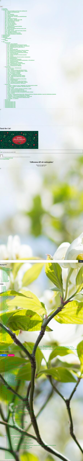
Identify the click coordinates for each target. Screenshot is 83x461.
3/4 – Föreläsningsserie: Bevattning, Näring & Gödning (18, 50)
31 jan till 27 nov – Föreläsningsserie (14, 67)
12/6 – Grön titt (10, 55)
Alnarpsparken (3, 346)
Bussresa (27, 346)
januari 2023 (4, 330)
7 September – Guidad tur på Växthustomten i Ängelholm (18, 95)
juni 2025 (4, 299)
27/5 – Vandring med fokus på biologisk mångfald (17, 54)
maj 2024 (4, 314)
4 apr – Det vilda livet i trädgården (14, 72)
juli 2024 (4, 311)
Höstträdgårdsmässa (6, 35)
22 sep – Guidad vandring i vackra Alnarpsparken (17, 81)
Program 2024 (7, 66)
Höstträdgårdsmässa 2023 (7, 270)
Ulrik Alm (54, 349)
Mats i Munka (60, 347)
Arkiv (3, 41)
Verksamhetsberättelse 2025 (10, 101)
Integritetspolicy (3, 460)
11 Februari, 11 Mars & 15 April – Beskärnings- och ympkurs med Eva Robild (22, 85)
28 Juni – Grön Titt (11, 93)
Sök (81, 261)
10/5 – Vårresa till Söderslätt (12, 53)
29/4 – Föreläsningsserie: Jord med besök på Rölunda (17, 52)
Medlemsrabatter (8, 38)
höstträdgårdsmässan (5, 347)
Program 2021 (7, 100)
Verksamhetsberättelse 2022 (10, 105)
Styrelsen (4, 39)
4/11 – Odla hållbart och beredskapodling (13, 32)
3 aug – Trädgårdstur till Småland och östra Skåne (16, 78)
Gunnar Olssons (62, 346)
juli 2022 (4, 335)
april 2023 (4, 327)
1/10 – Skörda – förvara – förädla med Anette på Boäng (15, 30)
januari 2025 (4, 305)
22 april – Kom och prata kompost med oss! (15, 89)
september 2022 (5, 333)
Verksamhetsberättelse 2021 (10, 106)
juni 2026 (4, 287)
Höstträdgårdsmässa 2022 (7, 269)
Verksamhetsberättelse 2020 (10, 107)
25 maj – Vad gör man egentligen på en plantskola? (17, 90)
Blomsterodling (21, 346)
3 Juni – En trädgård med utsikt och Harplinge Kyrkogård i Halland (20, 91)
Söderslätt (46, 349)
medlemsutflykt (4, 349)
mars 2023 (4, 328)
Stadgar (6, 40)
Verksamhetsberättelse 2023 (10, 103)
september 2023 (5, 321)
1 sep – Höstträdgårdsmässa (12, 79)
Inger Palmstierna (12, 347)
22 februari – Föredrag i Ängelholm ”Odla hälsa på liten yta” (19, 86)
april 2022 (4, 339)
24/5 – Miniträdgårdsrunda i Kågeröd (12, 20)
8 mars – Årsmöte (10, 87)
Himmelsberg (67, 346)
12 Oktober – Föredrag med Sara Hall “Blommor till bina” (18, 97)
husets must (71, 346)
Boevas (25, 346)
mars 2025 (4, 303)
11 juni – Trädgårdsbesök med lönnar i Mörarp (16, 75)
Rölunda (31, 349)
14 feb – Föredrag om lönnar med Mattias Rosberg (17, 70)
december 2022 (5, 331)
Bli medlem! (4, 8)
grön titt (58, 346)
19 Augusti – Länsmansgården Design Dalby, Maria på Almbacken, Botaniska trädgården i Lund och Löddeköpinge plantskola (31, 94)
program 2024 (21, 349)
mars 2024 (4, 316)
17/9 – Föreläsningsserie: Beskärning (14, 59)
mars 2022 (4, 340)
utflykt (58, 349)
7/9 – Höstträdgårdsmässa (12, 58)
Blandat (3, 267)
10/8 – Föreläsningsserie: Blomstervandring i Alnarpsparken (18, 56)
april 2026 (4, 289)
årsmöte (76, 349)
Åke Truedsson (72, 349)
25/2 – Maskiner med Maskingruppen (12, 12)
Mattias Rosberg (66, 347)
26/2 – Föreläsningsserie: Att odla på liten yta (16, 47)
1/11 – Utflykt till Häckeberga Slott (14, 64)
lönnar (53, 347)
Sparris (43, 349)
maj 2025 (4, 300)
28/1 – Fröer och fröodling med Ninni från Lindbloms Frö (16, 10)
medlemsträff (72, 347)
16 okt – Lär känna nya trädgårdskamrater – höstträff (17, 82)
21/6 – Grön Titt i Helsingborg (11, 24)
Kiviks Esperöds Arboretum (38, 347)
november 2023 (5, 319)
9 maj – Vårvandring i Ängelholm (13, 73)
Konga (43, 347)
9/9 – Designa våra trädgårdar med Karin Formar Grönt (15, 28)
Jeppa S (21, 347)
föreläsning (47, 346)
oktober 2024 (5, 308)
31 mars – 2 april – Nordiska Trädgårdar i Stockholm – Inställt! (19, 88)
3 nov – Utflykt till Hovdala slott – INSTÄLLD (16, 83)
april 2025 (4, 301)
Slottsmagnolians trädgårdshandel (37, 349)
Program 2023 (7, 84)
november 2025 (5, 295)
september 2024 (5, 309)
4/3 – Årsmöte (7, 13)
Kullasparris (46, 347)
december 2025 (5, 294)
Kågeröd (50, 347)
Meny (1, 6)
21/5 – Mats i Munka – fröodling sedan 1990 (13, 19)
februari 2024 (5, 317)
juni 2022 (4, 337)
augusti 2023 (4, 322)
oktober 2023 (5, 320)
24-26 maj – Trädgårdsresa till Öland (14, 74)
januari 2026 (4, 293)
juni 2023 (4, 324)
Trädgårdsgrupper (5, 36)
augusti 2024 (4, 310)
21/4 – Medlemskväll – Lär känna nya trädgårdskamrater (16, 16)
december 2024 (5, 306)
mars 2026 (4, 291)
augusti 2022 (4, 334)
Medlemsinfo (4, 37)
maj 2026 (4, 288)
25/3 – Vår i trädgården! (9, 14)
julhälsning (28, 156)
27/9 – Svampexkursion (9, 29)
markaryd (56, 347)
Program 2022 (7, 99)
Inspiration (4, 271)
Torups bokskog (50, 349)
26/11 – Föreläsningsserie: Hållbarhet (14, 65)
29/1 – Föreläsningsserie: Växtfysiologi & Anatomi (17, 44)
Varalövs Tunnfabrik (64, 349)
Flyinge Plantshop (39, 346)
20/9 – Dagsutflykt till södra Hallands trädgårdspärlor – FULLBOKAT (20, 60)
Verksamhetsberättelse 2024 (10, 102)
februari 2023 (5, 329)
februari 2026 (5, 292)
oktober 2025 (5, 296)
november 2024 (5, 307)
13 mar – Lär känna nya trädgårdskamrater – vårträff (17, 71)
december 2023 (5, 318)
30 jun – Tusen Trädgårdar (12, 43)
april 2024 (4, 315)
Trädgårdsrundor (5, 281)
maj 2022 (4, 338)
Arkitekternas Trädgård (10, 346)
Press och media (5, 274)
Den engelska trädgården (33, 346)
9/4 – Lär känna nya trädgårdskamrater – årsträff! (16, 51)
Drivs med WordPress (10, 460)
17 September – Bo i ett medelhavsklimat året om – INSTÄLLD (19, 96)
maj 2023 (4, 326)
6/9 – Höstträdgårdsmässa (10, 27)
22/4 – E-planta (8, 17)
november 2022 (5, 332)
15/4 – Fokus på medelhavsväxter (11, 15)
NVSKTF (5, 156)
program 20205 (27, 349)
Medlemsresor (5, 273)
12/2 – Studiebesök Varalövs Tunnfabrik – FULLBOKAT (18, 45)
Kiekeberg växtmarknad (30, 347)
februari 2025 (5, 304)
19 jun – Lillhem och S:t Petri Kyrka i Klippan (16, 76)
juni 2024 (4, 312)
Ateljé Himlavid (16, 346)
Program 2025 (7, 42)
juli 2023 (4, 323)
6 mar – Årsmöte (10, 68)
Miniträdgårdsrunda (12, 349)
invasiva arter (17, 347)
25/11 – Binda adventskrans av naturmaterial (13, 33)
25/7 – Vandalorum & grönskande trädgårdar (13, 26)
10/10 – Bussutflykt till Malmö (11, 31)
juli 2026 (4, 286)
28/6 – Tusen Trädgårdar (9, 25)
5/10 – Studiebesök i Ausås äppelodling (15, 62)
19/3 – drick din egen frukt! (12, 49)
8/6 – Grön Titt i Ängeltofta (10, 22)
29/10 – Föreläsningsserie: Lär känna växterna (16, 63)
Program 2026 (5, 9)
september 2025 (5, 297)
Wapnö (68, 349)
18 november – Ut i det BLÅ (12, 98)
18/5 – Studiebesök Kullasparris (11, 18)
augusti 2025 (4, 298)
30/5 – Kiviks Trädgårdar (10, 21)
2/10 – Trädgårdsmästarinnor (13, 61)
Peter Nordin (17, 349)
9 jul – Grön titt (10, 77)
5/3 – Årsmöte (10, 48)
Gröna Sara (54, 346)
